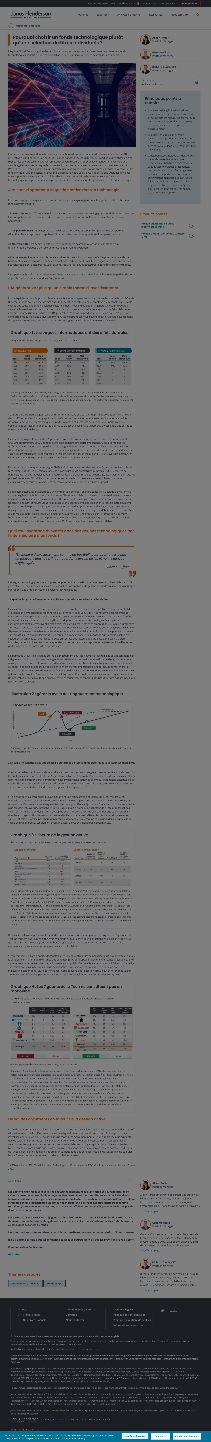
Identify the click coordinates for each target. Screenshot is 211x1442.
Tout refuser (160, 1436)
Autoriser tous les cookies (187, 1436)
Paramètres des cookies (135, 1436)
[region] (105, 1436)
